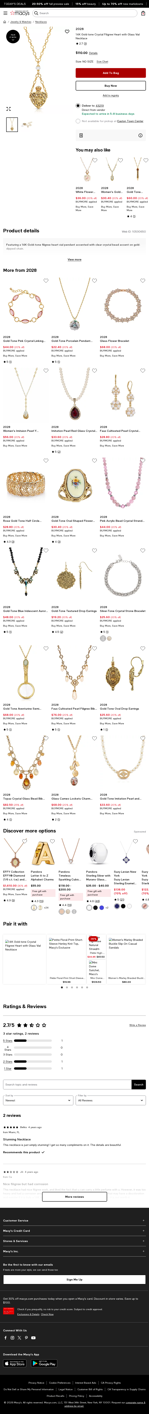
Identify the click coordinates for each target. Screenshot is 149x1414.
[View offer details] (111, 135)
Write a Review (137, 1025)
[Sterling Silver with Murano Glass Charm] (98, 853)
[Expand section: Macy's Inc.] (74, 1251)
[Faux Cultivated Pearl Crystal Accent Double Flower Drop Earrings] (123, 395)
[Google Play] (44, 1363)
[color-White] (103, 638)
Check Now (47, 1314)
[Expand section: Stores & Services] (74, 1241)
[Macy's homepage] (4, 21)
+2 (107, 907)
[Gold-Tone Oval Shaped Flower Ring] (74, 485)
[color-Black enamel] (123, 906)
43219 (100, 105)
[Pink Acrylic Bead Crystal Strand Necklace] (123, 485)
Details (93, 53)
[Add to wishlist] (67, 31)
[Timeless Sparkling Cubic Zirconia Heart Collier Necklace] (71, 853)
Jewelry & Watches (20, 22)
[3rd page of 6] (72, 987)
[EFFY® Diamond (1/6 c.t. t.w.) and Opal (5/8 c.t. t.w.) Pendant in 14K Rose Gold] (15, 853)
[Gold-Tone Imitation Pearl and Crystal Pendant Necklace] (123, 763)
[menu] (5, 13)
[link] (87, 199)
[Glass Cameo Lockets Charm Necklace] (74, 763)
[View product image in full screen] (8, 109)
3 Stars (7, 1054)
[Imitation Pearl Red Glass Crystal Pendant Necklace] (74, 395)
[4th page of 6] (77, 987)
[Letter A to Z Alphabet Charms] (43, 853)
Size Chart (102, 61)
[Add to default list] (95, 160)
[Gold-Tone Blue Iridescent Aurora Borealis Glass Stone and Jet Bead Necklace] (26, 575)
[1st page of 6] (62, 987)
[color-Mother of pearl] (129, 906)
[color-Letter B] (40, 907)
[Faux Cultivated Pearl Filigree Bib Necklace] (74, 673)
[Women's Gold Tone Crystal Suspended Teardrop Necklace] (112, 171)
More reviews (74, 1196)
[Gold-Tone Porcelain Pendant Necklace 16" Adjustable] (74, 306)
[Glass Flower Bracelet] (123, 306)
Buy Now (111, 85)
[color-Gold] (109, 638)
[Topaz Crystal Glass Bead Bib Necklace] (26, 763)
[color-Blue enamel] (117, 906)
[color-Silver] (74, 911)
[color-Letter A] (34, 907)
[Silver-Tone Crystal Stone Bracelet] (123, 575)
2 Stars (7, 1061)
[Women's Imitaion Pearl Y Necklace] (26, 395)
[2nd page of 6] (67, 987)
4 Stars (7, 1048)
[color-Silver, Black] (95, 907)
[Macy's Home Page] (19, 13)
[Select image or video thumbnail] (12, 124)
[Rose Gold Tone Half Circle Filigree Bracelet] (26, 485)
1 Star (7, 1068)
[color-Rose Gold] (61, 911)
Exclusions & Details (28, 1314)
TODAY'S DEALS (15, 3)
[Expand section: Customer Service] (74, 1221)
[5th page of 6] (82, 987)
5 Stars (7, 1040)
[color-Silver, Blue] (101, 907)
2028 (80, 29)
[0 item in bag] (143, 13)
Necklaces (41, 22)
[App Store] (14, 1363)
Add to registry (111, 95)
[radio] (103, 638)
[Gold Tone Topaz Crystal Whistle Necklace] (138, 171)
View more (74, 259)
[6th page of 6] (87, 987)
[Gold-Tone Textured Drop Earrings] (74, 575)
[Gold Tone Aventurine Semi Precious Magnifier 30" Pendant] (26, 673)
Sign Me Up (74, 1279)
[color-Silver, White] (89, 907)
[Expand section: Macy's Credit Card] (74, 1231)
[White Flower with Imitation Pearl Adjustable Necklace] (87, 171)
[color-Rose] (144, 906)
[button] (38, 79)
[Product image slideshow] (38, 70)
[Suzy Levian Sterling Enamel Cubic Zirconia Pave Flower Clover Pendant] (126, 853)
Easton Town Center (130, 121)
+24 (46, 907)
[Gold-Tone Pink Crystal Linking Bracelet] (26, 306)
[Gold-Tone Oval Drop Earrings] (123, 673)
